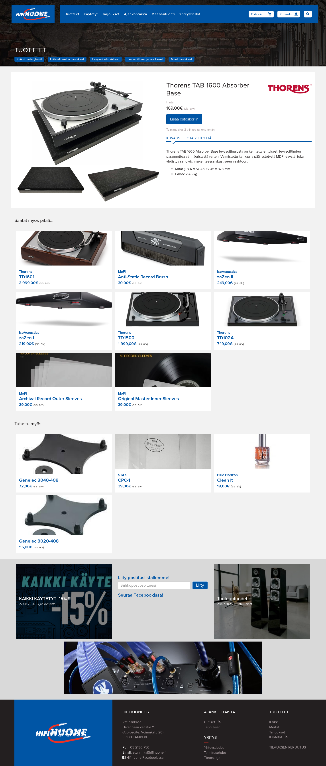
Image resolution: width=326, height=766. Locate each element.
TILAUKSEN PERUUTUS (287, 747)
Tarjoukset (111, 14)
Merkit (274, 727)
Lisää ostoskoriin (184, 119)
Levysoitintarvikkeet (105, 59)
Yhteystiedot (189, 14)
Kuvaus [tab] (173, 138)
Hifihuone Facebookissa (144, 757)
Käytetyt (91, 14)
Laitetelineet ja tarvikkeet (67, 59)
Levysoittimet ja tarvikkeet (145, 59)
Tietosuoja (212, 758)
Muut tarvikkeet (181, 59)
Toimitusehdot (215, 752)
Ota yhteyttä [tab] (199, 138)
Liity (200, 585)
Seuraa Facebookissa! (140, 595)
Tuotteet (72, 14)
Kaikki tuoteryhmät (29, 59)
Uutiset (209, 722)
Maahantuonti (163, 14)
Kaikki (274, 722)
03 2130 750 (139, 747)
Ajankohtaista (135, 14)
